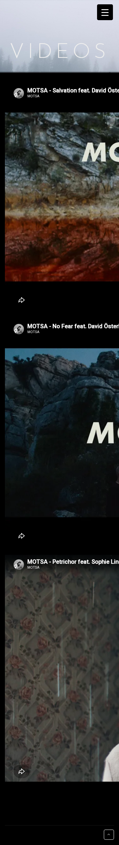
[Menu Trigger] (105, 12)
